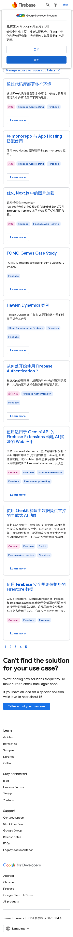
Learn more (18, 120)
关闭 (36, 49)
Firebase (8, 888)
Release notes (12, 837)
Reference (10, 744)
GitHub (7, 763)
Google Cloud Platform (18, 895)
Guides (8, 737)
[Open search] (47, 4)
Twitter (7, 793)
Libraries (8, 756)
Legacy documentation (18, 850)
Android (8, 875)
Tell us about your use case (26, 706)
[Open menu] (6, 5)
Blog (6, 780)
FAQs (6, 843)
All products (11, 901)
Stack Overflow (13, 824)
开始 (36, 60)
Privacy (19, 918)
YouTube (8, 800)
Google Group (12, 830)
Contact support (13, 817)
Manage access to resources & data (30, 70)
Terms (7, 918)
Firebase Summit (14, 787)
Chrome (8, 882)
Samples (8, 750)
